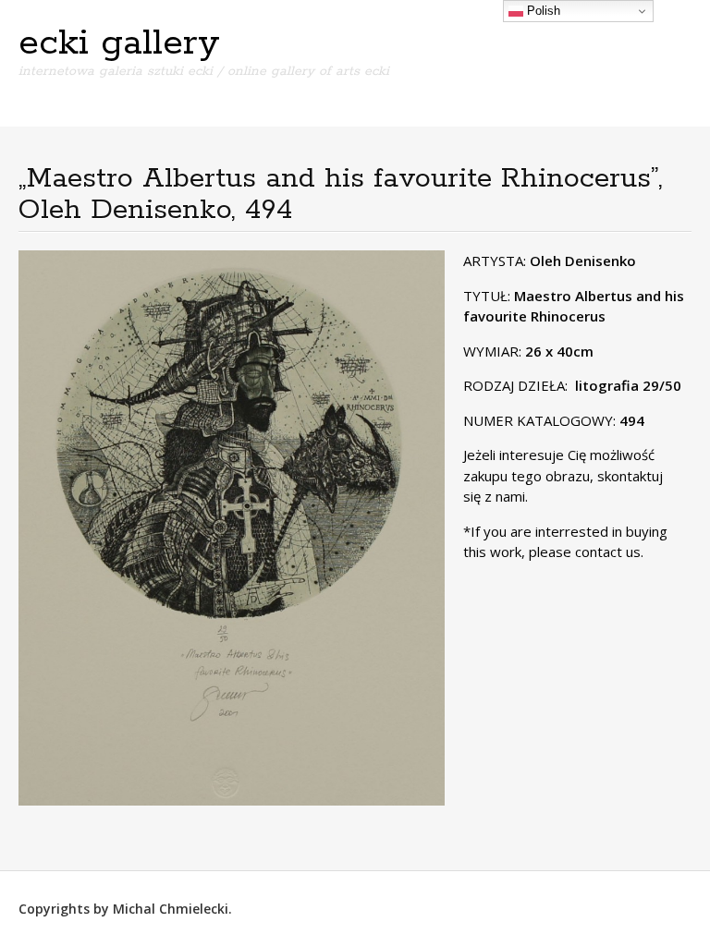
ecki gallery (119, 43)
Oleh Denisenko (583, 260)
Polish (541, 11)
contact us (608, 551)
